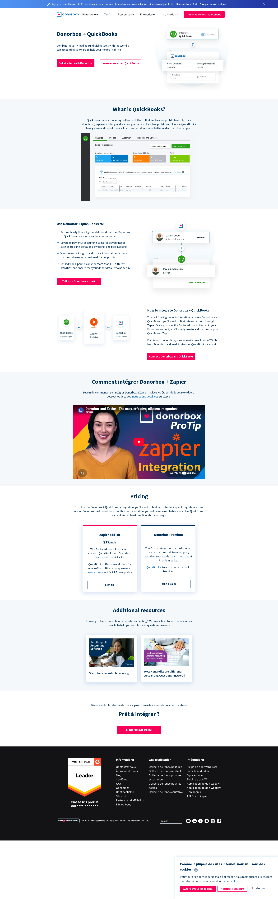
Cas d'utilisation (160, 759)
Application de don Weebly (203, 783)
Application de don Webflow (204, 787)
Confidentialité (125, 792)
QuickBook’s (154, 567)
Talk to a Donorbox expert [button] (78, 281)
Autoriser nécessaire (232, 888)
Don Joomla (194, 792)
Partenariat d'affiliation (130, 800)
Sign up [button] (109, 585)
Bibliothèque (123, 804)
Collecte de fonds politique (165, 766)
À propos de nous (127, 771)
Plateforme (89, 14)
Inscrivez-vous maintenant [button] (204, 14)
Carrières (121, 779)
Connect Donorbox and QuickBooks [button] (171, 356)
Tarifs (107, 14)
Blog (118, 775)
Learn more (101, 557)
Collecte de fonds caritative (166, 792)
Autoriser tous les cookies (198, 888)
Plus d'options (258, 888)
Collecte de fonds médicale (165, 771)
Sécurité (121, 796)
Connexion (169, 14)
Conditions (122, 787)
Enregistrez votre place (212, 4)
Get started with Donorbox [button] (76, 63)
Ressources (125, 14)
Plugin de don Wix (198, 779)
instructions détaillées (145, 396)
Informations (125, 759)
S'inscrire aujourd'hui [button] (139, 730)
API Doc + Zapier (197, 796)
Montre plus (230, 881)
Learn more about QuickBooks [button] (120, 63)
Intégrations (195, 759)
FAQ (118, 783)
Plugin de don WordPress (202, 766)
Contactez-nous (126, 766)
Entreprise (146, 14)
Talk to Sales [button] (168, 584)
